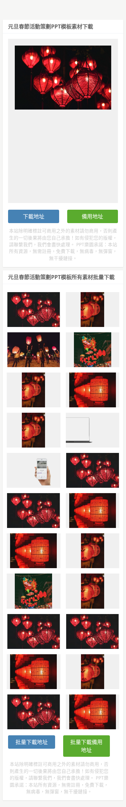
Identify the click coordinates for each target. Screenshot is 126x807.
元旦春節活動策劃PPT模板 (40, 26)
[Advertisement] (63, 152)
